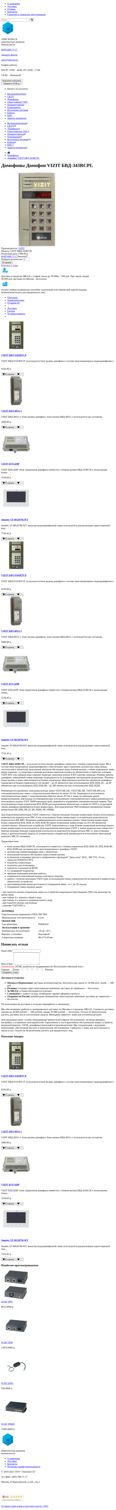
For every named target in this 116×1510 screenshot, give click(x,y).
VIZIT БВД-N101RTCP (13, 355)
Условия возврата (16, 313)
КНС (9, 115)
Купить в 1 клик (9, 265)
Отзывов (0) (13, 303)
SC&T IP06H (7, 1424)
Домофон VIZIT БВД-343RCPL (23, 158)
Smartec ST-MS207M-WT (14, 519)
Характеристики (15, 300)
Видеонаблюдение (16, 94)
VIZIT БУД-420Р (10, 464)
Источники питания (17, 110)
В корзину (6, 262)
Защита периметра (16, 118)
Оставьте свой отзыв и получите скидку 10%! (24, 1506)
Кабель (10, 113)
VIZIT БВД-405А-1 (11, 411)
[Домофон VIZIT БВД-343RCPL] (39, 245)
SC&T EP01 (7, 1383)
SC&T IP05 (7, 1301)
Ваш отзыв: (7, 964)
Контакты (12, 11)
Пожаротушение (15, 104)
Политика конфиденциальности (23, 1466)
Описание (12, 297)
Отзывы (11, 9)
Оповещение (14, 107)
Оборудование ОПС (17, 102)
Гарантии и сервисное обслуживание (26, 14)
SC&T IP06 (7, 1342)
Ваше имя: (6, 951)
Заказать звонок (9, 55)
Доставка (12, 6)
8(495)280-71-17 (9, 49)
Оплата (11, 311)
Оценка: (5, 969)
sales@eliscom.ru (9, 60)
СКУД (10, 96)
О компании (13, 3)
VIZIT (21, 248)
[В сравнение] (22, 374)
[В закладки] (18, 374)
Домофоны (13, 99)
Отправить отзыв (10, 972)
